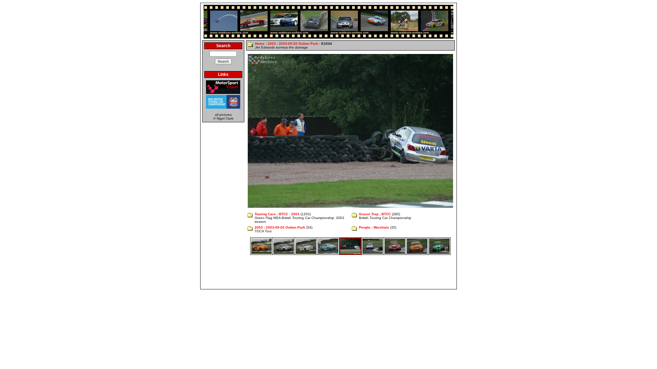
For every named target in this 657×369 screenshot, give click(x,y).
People (365, 227)
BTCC (283, 214)
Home (260, 43)
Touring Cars (265, 214)
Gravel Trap (368, 214)
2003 (272, 43)
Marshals (381, 227)
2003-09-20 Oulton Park (298, 43)
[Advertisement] (328, 272)
